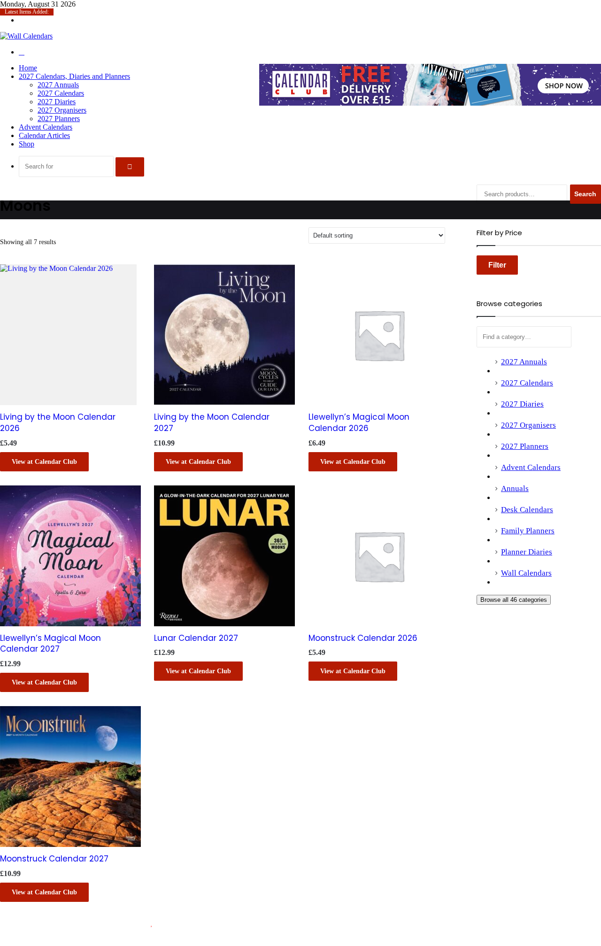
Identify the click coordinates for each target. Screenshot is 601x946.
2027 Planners (59, 119)
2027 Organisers (62, 110)
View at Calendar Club (44, 461)
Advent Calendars (45, 127)
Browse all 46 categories (513, 599)
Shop (26, 144)
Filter (497, 265)
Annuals (515, 488)
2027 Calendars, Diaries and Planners (74, 76)
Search (585, 194)
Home (28, 68)
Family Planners (528, 530)
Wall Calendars (526, 573)
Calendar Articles (44, 135)
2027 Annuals (58, 85)
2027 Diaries (57, 102)
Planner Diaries (526, 551)
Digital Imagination (210, 923)
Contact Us (560, 931)
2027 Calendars (61, 93)
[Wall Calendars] (26, 36)
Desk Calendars (527, 509)
